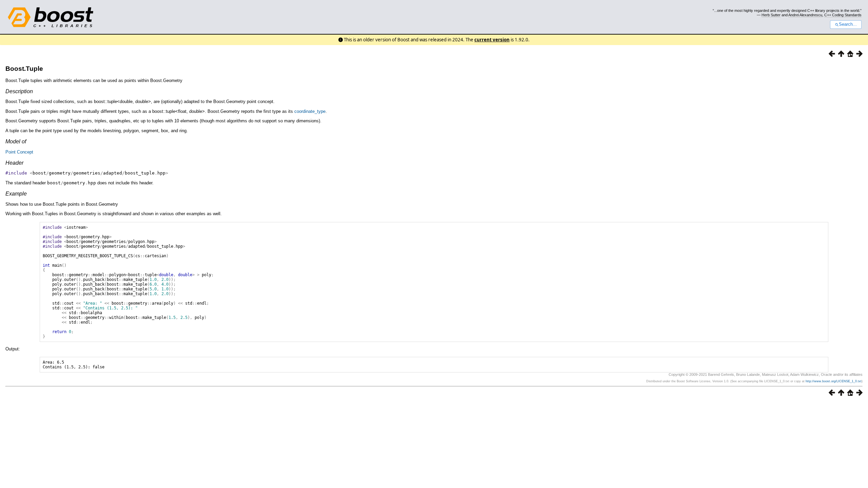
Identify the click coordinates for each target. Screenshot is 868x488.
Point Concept (19, 152)
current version (492, 40)
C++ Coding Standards (843, 15)
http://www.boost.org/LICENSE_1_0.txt (834, 381)
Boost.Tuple (24, 68)
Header (14, 163)
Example (16, 194)
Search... (848, 24)
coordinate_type (310, 111)
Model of (15, 141)
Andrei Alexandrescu (805, 15)
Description (19, 91)
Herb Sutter (771, 15)
